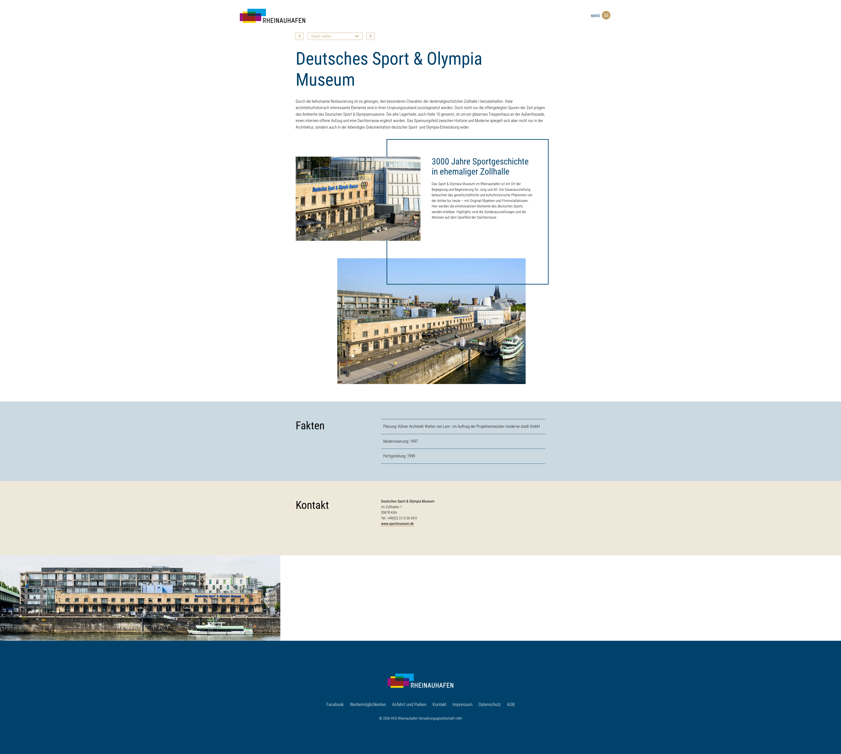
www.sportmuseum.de (397, 523)
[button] (605, 15)
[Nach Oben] (606, 736)
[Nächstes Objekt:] (371, 36)
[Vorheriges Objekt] (300, 36)
